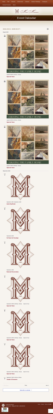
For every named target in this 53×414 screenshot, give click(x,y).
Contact (42, 404)
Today (26, 385)
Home (3, 1)
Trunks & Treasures (12, 379)
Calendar (27, 1)
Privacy (46, 404)
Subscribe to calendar (25, 390)
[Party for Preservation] (28, 254)
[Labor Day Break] (28, 186)
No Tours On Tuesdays (12, 238)
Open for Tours (11, 76)
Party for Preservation (12, 272)
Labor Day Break (11, 204)
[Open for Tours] (28, 53)
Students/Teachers (7, 5)
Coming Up (44, 1)
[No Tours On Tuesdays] (28, 220)
